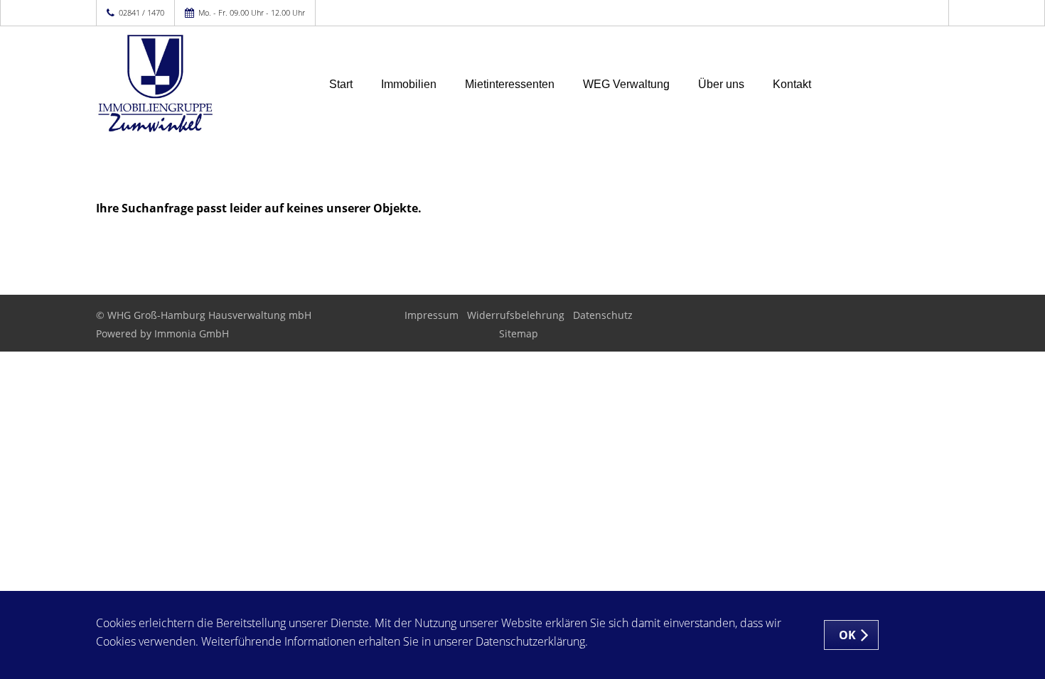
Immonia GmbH (191, 333)
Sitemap (518, 333)
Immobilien (408, 84)
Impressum (431, 315)
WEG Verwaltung (626, 84)
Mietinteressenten (509, 84)
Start (341, 84)
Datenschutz (603, 315)
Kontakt (792, 84)
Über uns (721, 84)
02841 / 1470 (141, 12)
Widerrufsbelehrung (515, 315)
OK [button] (848, 635)
